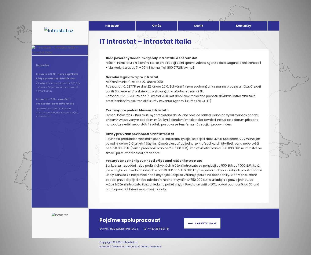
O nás (156, 26)
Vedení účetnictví (151, 246)
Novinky (42, 65)
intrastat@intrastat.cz (124, 228)
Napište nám (205, 223)
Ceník (198, 26)
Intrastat (112, 26)
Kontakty (243, 26)
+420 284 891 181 (158, 228)
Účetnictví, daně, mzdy (125, 246)
